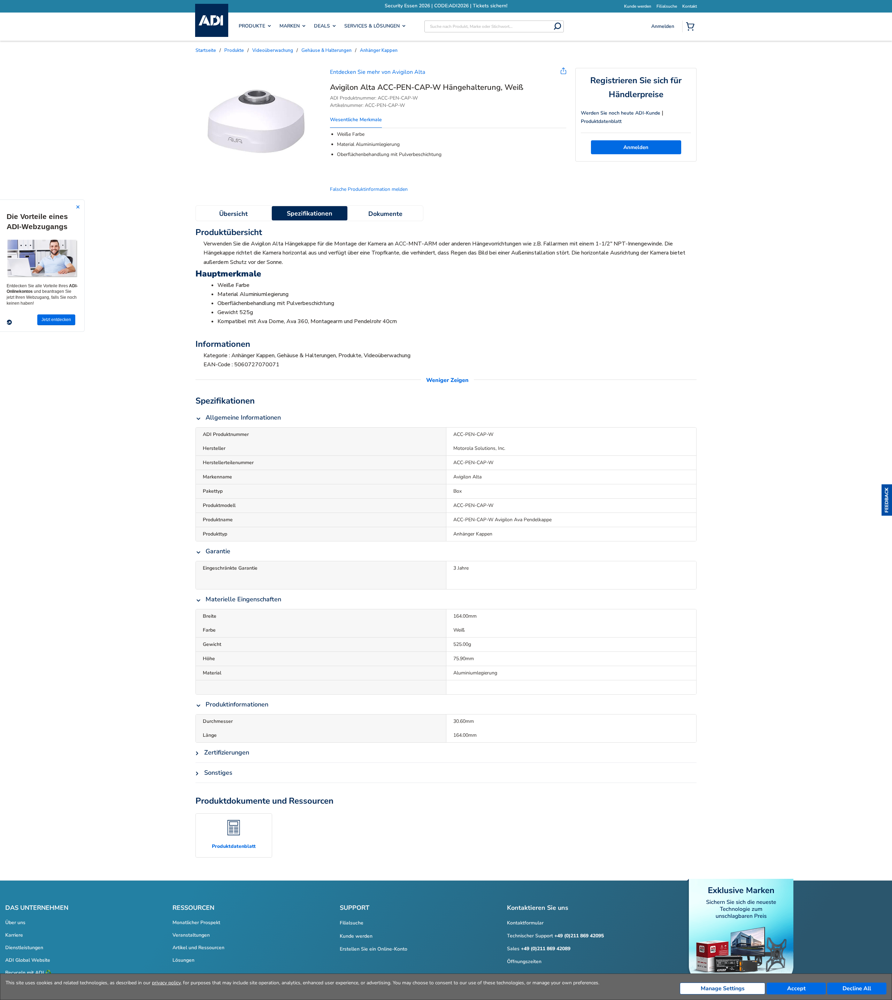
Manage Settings (723, 988)
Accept (796, 988)
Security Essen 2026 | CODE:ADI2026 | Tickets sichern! (393, 5)
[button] (887, 500)
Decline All (857, 988)
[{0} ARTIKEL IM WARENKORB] (691, 27)
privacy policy (166, 982)
